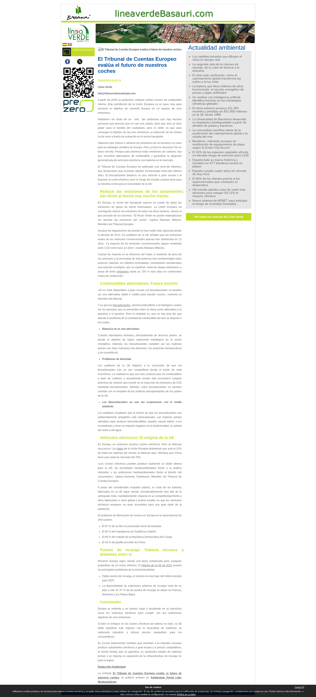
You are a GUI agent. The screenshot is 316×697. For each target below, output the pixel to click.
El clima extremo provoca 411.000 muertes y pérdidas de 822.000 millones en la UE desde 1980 (219, 111)
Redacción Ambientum (112, 666)
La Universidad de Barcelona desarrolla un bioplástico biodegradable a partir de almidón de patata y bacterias (219, 122)
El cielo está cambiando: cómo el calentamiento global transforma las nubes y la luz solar (216, 78)
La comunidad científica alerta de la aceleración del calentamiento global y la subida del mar (220, 133)
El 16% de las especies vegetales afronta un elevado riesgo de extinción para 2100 (220, 154)
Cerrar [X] (299, 687)
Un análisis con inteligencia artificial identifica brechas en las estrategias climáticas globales (216, 100)
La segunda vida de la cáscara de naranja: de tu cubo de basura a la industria (215, 67)
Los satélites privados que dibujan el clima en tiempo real (217, 58)
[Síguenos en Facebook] (67, 61)
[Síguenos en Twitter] (80, 61)
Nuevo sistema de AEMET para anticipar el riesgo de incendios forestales (219, 202)
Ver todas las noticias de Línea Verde (218, 216)
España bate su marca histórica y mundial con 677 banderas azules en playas (217, 163)
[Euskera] (69, 45)
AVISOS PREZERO (83, 50)
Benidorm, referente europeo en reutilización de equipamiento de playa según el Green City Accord (218, 144)
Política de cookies (186, 694)
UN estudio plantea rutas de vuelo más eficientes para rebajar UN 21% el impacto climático (218, 193)
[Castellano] (64, 45)
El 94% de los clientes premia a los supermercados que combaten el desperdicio (216, 182)
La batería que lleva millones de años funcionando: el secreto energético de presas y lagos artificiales (218, 89)
